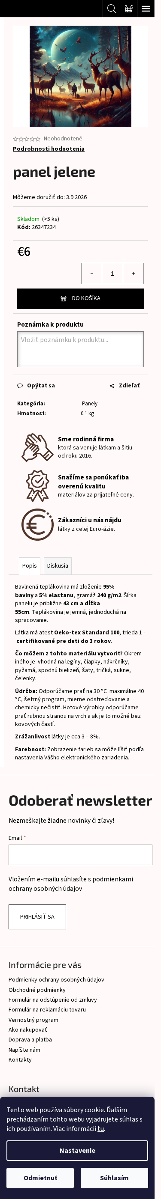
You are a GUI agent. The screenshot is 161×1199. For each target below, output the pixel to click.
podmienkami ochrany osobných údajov (71, 884)
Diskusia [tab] (57, 566)
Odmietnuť (40, 1178)
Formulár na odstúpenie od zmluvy (53, 1000)
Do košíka (86, 298)
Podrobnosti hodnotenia (49, 149)
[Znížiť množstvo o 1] (92, 273)
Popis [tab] (29, 566)
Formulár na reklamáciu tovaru (47, 1010)
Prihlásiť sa (37, 917)
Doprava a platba (30, 1039)
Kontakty (20, 1060)
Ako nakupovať (28, 1030)
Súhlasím (114, 1178)
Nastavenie (77, 1150)
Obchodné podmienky (37, 990)
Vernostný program (33, 1020)
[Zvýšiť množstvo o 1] (133, 273)
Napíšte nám (24, 1050)
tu (100, 1129)
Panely (89, 404)
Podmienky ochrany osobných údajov (56, 980)
